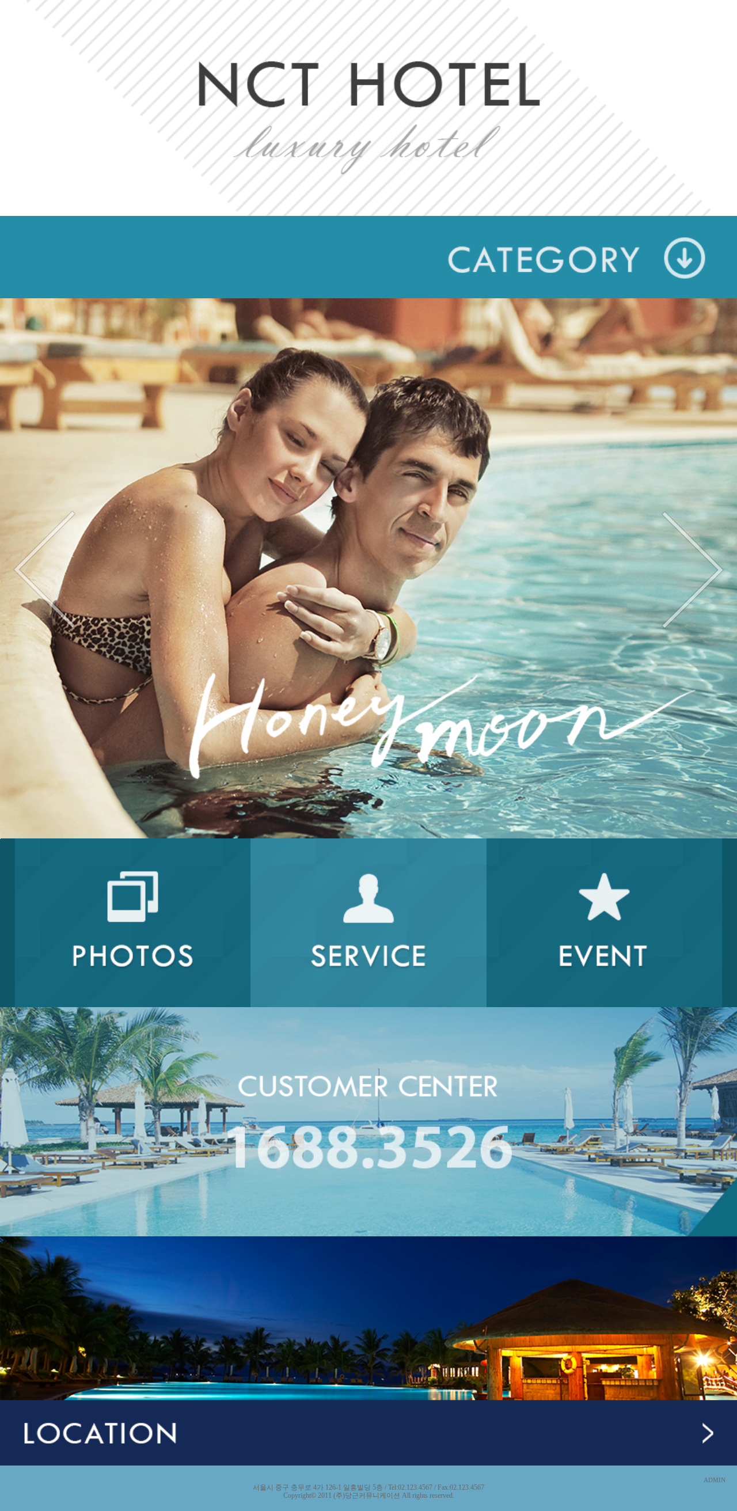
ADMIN (714, 1480)
